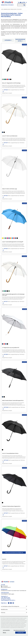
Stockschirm (19, 9)
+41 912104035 (5, 586)
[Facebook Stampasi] (8, 603)
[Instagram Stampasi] (11, 603)
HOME (2, 9)
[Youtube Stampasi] (13, 603)
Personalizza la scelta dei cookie (19, 630)
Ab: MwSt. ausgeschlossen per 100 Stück (13, 91)
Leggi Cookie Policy (6, 630)
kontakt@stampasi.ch (6, 587)
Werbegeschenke (7, 9)
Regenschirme (13, 9)
